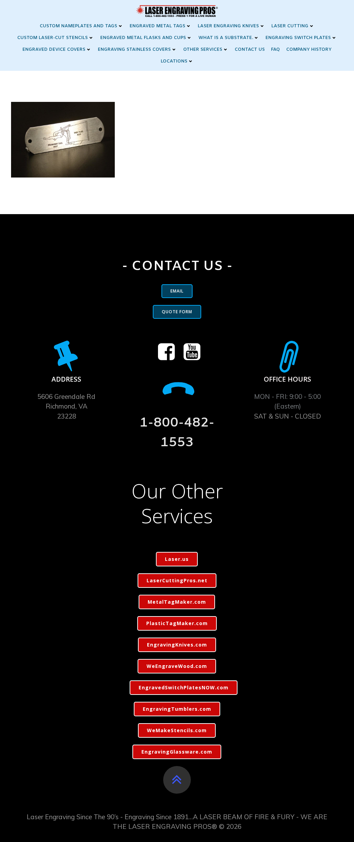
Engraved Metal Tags (157, 26)
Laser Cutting (289, 26)
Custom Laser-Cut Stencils (52, 38)
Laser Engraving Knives (228, 26)
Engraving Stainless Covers (134, 49)
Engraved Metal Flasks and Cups (143, 38)
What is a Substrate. (225, 38)
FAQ (275, 49)
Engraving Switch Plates (298, 38)
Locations (174, 61)
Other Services (202, 49)
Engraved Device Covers (53, 49)
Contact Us (250, 49)
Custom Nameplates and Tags (78, 26)
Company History (309, 49)
